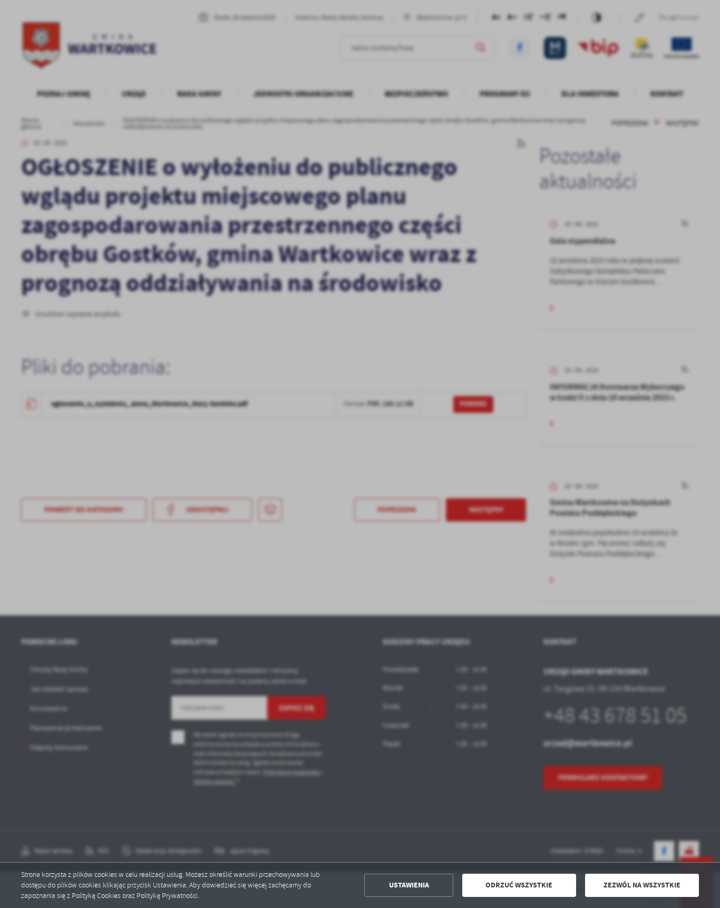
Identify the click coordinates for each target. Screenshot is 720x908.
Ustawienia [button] (409, 885)
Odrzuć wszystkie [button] (518, 885)
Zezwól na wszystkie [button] (642, 885)
